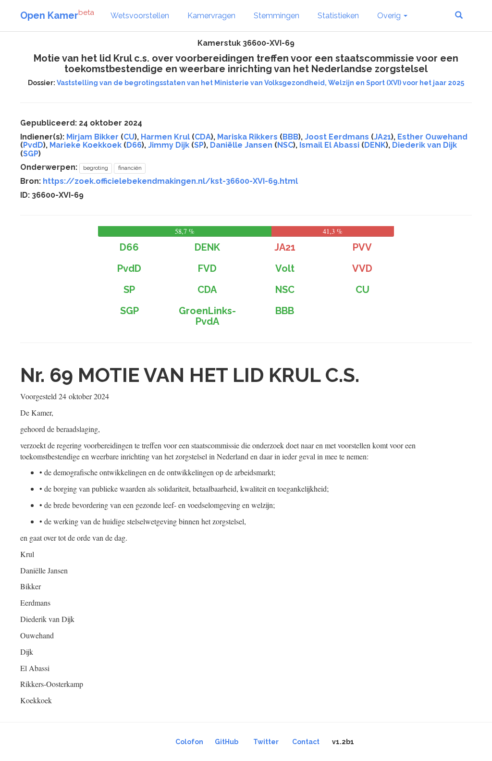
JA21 (382, 136)
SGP (30, 153)
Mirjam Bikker (92, 136)
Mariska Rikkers (247, 136)
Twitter (266, 742)
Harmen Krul (165, 136)
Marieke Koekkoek (85, 145)
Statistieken (338, 15)
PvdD (33, 145)
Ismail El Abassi (329, 145)
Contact (306, 742)
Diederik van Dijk (424, 145)
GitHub (226, 742)
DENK (375, 145)
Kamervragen (211, 15)
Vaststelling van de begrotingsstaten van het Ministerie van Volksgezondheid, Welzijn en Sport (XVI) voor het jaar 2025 (260, 83)
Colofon (189, 742)
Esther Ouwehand (432, 136)
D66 (134, 145)
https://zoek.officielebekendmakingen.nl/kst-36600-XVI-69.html (170, 181)
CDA (203, 136)
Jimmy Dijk (168, 145)
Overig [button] (390, 15)
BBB (290, 136)
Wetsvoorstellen (140, 15)
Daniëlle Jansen (241, 145)
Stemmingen (276, 15)
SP (199, 145)
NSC (285, 145)
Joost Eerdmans (337, 136)
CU (129, 136)
